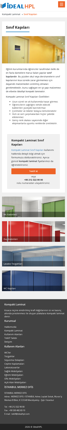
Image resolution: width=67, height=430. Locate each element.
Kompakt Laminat (11, 14)
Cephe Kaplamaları (14, 363)
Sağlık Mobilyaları (13, 371)
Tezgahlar (9, 356)
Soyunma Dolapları (14, 360)
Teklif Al (33, 171)
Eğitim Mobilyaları (13, 374)
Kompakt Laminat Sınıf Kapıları (27, 150)
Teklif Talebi (10, 338)
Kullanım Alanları (13, 334)
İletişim (8, 341)
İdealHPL (37, 426)
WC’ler (7, 352)
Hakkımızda (10, 326)
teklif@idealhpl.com (20, 413)
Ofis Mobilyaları (12, 378)
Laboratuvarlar (12, 367)
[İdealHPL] (17, 5)
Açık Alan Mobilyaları (15, 382)
